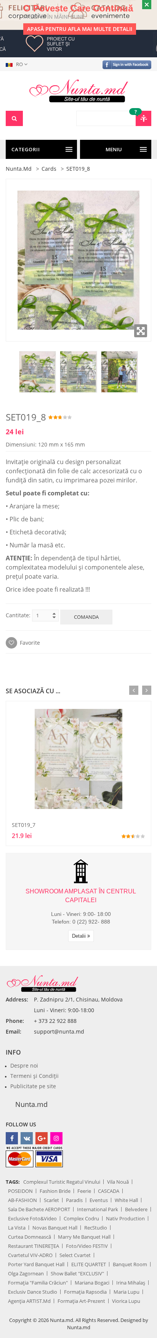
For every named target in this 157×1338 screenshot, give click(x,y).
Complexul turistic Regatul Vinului (61, 1181)
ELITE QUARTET (88, 1264)
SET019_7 (23, 824)
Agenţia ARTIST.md (29, 1301)
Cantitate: (18, 615)
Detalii (79, 936)
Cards (49, 168)
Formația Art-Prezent (81, 1301)
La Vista (17, 1227)
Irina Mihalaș (130, 1282)
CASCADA (108, 1191)
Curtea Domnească (29, 1236)
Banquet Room (130, 1264)
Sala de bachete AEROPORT (39, 1209)
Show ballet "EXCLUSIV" (77, 1273)
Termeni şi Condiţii (34, 1075)
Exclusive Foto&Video (32, 1218)
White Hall (126, 1200)
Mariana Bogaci (92, 1282)
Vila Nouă (118, 1181)
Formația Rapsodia (85, 1291)
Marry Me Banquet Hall (84, 1236)
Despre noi (24, 1065)
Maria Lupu (126, 1291)
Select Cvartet (75, 1255)
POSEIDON (20, 1191)
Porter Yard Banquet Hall (36, 1264)
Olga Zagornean (26, 1273)
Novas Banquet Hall (54, 1227)
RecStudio (95, 1227)
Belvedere (136, 1209)
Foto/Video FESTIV (87, 1246)
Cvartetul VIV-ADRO (30, 1255)
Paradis (74, 1200)
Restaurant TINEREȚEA (33, 1246)
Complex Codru (81, 1218)
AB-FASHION (22, 1200)
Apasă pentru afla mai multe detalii (79, 28)
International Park (97, 1209)
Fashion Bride (55, 1191)
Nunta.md (19, 168)
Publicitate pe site (33, 1086)
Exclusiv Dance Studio (32, 1291)
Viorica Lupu (126, 1301)
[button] (18, 64)
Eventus (99, 1200)
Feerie (84, 1191)
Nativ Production (125, 1218)
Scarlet (51, 1200)
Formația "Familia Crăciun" (38, 1282)
